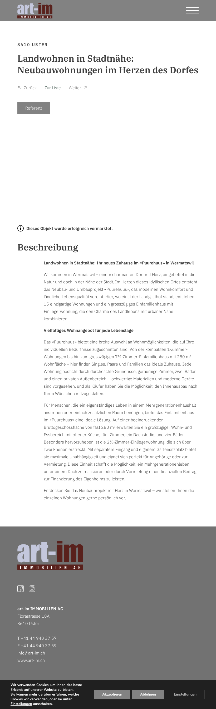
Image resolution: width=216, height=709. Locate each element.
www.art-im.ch (31, 660)
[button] (27, 88)
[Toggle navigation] (192, 10)
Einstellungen (21, 704)
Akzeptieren (112, 694)
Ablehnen (148, 694)
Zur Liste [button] (53, 87)
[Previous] (26, 154)
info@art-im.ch (31, 653)
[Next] (190, 154)
